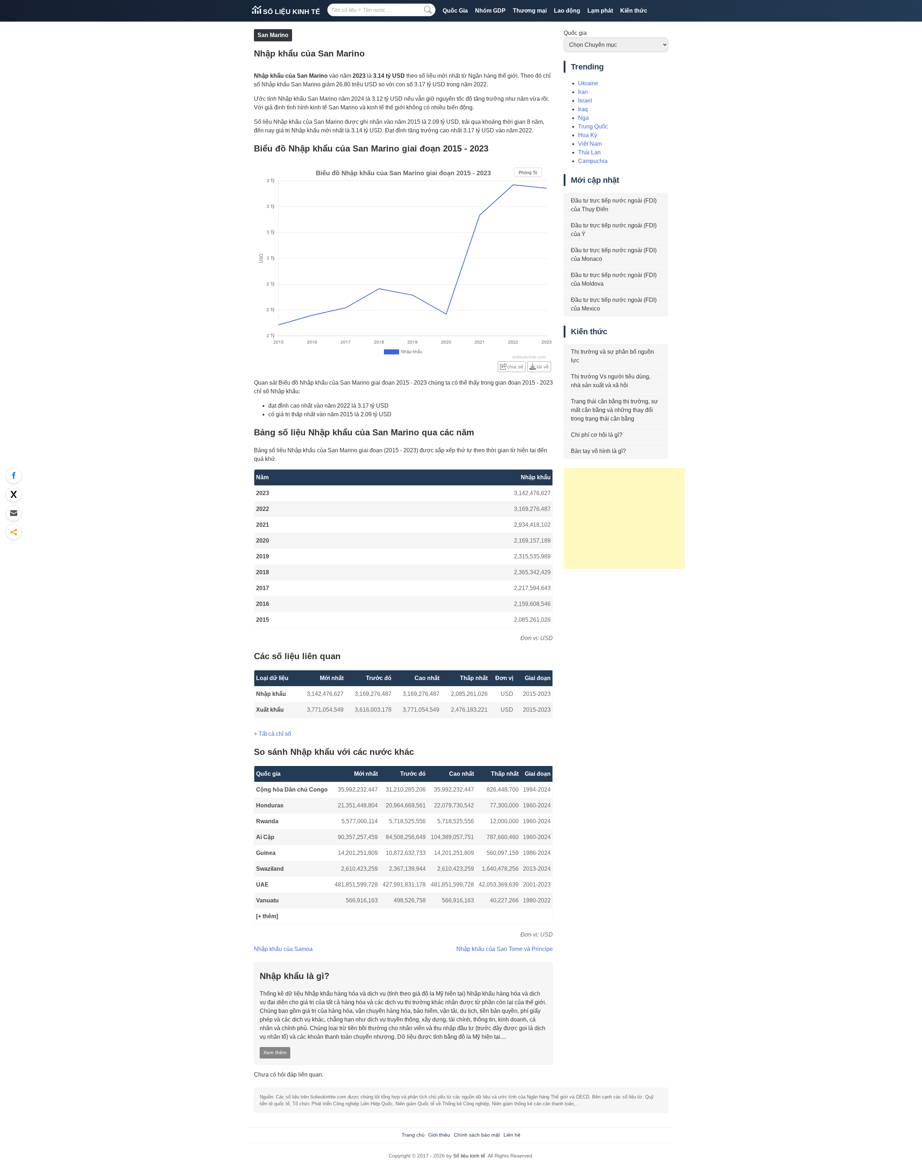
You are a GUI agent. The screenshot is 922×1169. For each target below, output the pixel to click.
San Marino (273, 35)
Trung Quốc (593, 126)
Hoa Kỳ (587, 135)
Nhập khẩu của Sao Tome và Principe (504, 949)
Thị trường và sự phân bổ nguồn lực (612, 356)
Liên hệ (511, 1135)
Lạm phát (600, 11)
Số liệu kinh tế (290, 11)
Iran (583, 92)
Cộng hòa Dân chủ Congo (292, 790)
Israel (585, 101)
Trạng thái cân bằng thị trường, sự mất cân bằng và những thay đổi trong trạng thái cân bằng (614, 410)
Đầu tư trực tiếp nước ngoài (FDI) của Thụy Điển (614, 205)
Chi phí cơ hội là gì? (596, 435)
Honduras (269, 805)
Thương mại (530, 11)
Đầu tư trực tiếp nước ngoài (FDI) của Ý (614, 229)
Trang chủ (413, 1135)
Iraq (583, 109)
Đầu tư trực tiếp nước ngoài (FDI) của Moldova (614, 279)
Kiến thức (633, 11)
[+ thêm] (267, 916)
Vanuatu (267, 900)
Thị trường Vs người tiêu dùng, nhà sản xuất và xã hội (610, 380)
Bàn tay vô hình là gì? (598, 451)
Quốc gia (575, 33)
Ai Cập (265, 837)
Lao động (567, 11)
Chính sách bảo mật (477, 1135)
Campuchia (593, 161)
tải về (543, 367)
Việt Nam (590, 144)
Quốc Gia (455, 11)
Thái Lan (589, 152)
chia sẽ (515, 367)
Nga (583, 118)
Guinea (266, 853)
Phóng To (528, 172)
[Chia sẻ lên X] (14, 494)
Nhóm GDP (490, 11)
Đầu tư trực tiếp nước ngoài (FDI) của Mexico (614, 304)
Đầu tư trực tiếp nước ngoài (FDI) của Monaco (614, 254)
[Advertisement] (624, 518)
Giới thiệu (439, 1135)
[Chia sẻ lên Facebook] (14, 476)
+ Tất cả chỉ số (272, 734)
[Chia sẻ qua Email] (14, 513)
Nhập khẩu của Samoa (283, 949)
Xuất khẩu (270, 710)
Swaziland (270, 869)
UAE (262, 885)
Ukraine (588, 83)
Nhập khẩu (271, 694)
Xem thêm (275, 1052)
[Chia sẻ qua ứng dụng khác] (14, 532)
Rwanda (267, 821)
